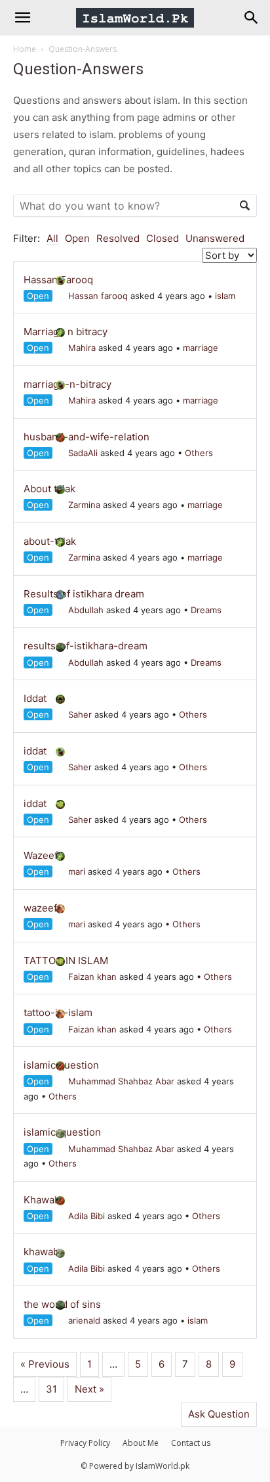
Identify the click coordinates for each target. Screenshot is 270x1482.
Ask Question (219, 1414)
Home (24, 49)
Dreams (206, 610)
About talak (49, 488)
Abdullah (86, 610)
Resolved (118, 238)
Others (199, 453)
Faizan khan (92, 976)
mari (76, 871)
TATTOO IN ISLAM (66, 960)
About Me (141, 1442)
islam (225, 295)
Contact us (190, 1442)
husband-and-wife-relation (86, 436)
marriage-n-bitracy (67, 384)
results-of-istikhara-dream (85, 645)
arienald (84, 1320)
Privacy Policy (85, 1442)
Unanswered (214, 238)
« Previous (44, 1364)
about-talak (50, 541)
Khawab (42, 1199)
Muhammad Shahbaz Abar (121, 1081)
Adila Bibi (86, 1216)
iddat (35, 751)
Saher (80, 714)
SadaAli (83, 453)
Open (77, 238)
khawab (41, 1251)
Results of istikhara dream (84, 594)
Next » (89, 1389)
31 (51, 1389)
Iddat (35, 698)
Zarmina (84, 504)
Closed (162, 238)
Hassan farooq (98, 295)
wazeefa (43, 908)
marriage (200, 347)
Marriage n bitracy (65, 331)
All (52, 238)
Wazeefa (43, 855)
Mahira (82, 347)
